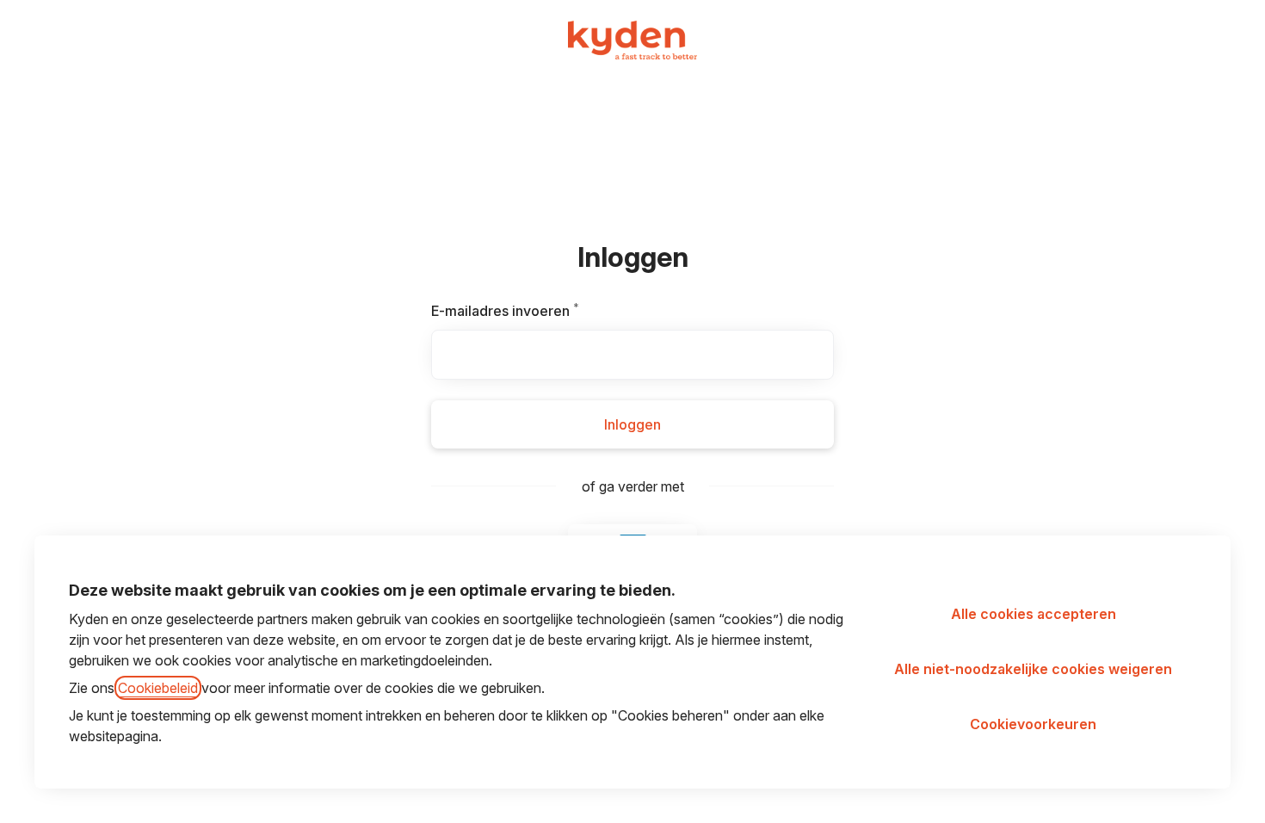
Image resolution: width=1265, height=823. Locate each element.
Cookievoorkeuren (1033, 724)
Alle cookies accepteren (1033, 613)
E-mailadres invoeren (527, 310)
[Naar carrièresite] (38, 38)
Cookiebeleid (158, 687)
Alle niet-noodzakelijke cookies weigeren (1033, 669)
